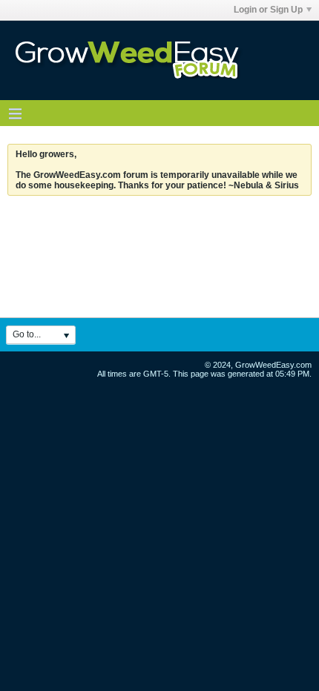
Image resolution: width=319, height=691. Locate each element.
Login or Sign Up (268, 9)
